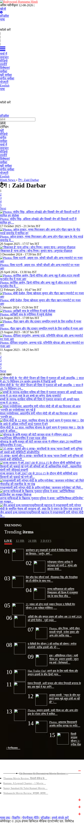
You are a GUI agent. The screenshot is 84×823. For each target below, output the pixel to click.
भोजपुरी (4, 173)
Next (3, 208)
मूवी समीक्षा (6, 165)
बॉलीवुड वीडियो (10, 806)
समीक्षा (3, 141)
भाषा (2, 19)
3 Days (45, 540)
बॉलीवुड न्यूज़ (9, 799)
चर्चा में (3, 144)
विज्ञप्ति (16, 817)
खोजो (3, 8)
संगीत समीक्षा (7, 169)
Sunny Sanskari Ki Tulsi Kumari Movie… (25, 788)
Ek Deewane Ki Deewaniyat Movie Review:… (43, 773)
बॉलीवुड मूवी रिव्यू (11, 770)
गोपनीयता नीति (30, 817)
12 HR (20, 540)
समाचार (4, 148)
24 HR (32, 540)
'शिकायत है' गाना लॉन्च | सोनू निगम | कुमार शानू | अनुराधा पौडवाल (36, 250)
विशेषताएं (5, 158)
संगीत (3, 137)
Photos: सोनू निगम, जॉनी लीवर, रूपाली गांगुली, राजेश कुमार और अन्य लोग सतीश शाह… (64, 632)
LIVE (8, 540)
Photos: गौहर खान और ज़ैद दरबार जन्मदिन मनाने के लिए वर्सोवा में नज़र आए (41, 328)
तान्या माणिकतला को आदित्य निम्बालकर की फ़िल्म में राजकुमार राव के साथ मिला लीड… (62, 592)
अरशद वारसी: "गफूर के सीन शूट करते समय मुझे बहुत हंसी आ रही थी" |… (64, 698)
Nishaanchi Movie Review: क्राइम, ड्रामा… (25, 793)
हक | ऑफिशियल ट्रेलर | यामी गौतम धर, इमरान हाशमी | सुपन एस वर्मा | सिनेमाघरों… (64, 659)
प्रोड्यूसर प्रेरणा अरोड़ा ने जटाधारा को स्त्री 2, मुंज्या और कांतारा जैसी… (62, 565)
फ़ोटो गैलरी (8, 813)
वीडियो (4, 134)
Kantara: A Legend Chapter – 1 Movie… (24, 783)
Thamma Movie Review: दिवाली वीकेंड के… (25, 778)
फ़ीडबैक (4, 15)
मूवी (2, 130)
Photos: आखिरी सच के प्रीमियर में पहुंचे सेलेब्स (26, 314)
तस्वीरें (3, 155)
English (4, 176)
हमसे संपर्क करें (60, 817)
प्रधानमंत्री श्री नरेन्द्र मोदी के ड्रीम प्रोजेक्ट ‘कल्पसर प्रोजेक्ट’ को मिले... (41, 487)
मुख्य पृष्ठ (5, 817)
